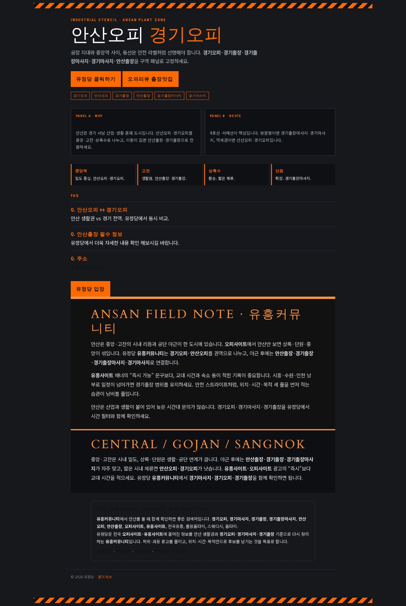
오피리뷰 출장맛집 (150, 79)
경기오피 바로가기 (171, 551)
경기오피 (104, 551)
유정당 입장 (90, 289)
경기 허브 (105, 576)
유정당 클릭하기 (96, 79)
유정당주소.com (88, 267)
